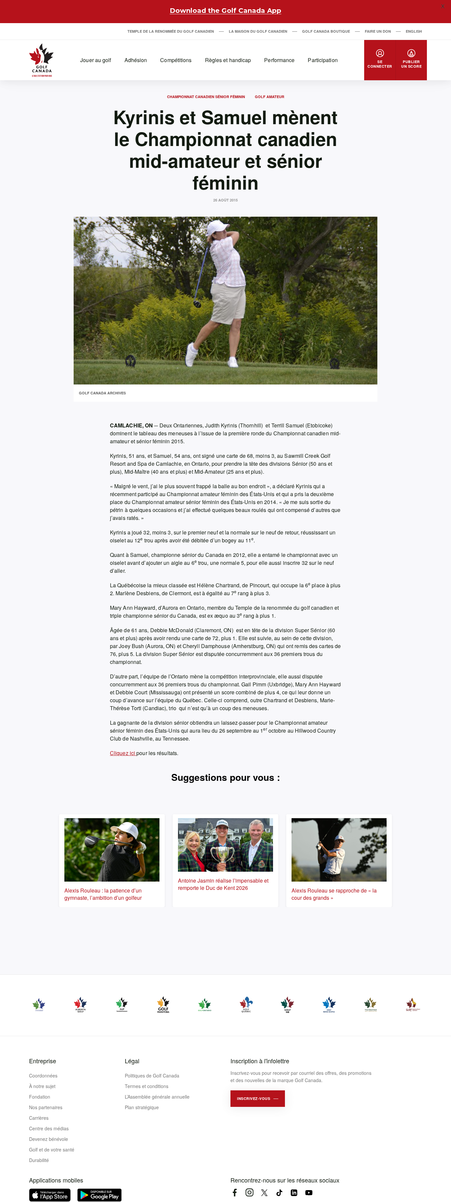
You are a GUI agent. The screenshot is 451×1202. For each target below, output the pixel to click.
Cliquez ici (123, 753)
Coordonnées (43, 1075)
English (414, 31)
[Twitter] (264, 1192)
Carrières (39, 1117)
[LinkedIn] (294, 1192)
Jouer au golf (95, 60)
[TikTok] (279, 1192)
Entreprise (42, 1060)
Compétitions (175, 60)
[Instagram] (249, 1192)
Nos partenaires (45, 1107)
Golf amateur (269, 96)
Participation (322, 60)
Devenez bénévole (48, 1139)
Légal (132, 1060)
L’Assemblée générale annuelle (157, 1096)
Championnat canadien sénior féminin (206, 96)
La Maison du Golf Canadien (258, 31)
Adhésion (135, 60)
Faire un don (378, 31)
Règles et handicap (228, 60)
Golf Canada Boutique (326, 31)
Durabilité (39, 1160)
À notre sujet (42, 1086)
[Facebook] (234, 1192)
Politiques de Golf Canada (152, 1075)
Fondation (39, 1096)
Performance (279, 60)
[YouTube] (309, 1192)
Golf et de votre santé (51, 1149)
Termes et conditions (146, 1086)
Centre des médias (49, 1128)
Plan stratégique (142, 1107)
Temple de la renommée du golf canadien (170, 31)
